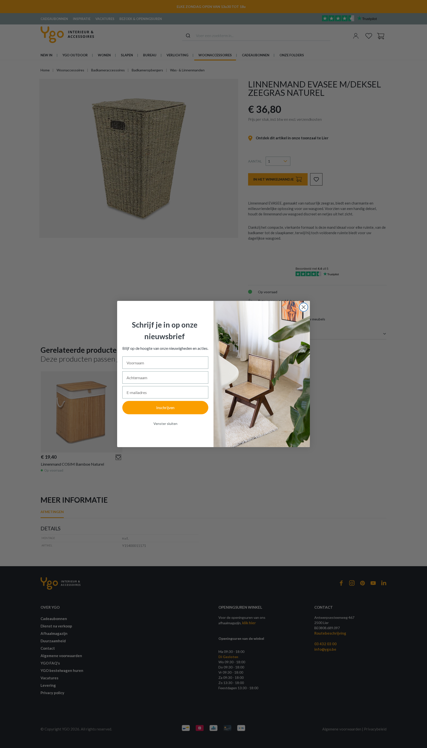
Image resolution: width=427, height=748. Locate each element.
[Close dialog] (303, 307)
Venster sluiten (165, 423)
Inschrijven (165, 407)
